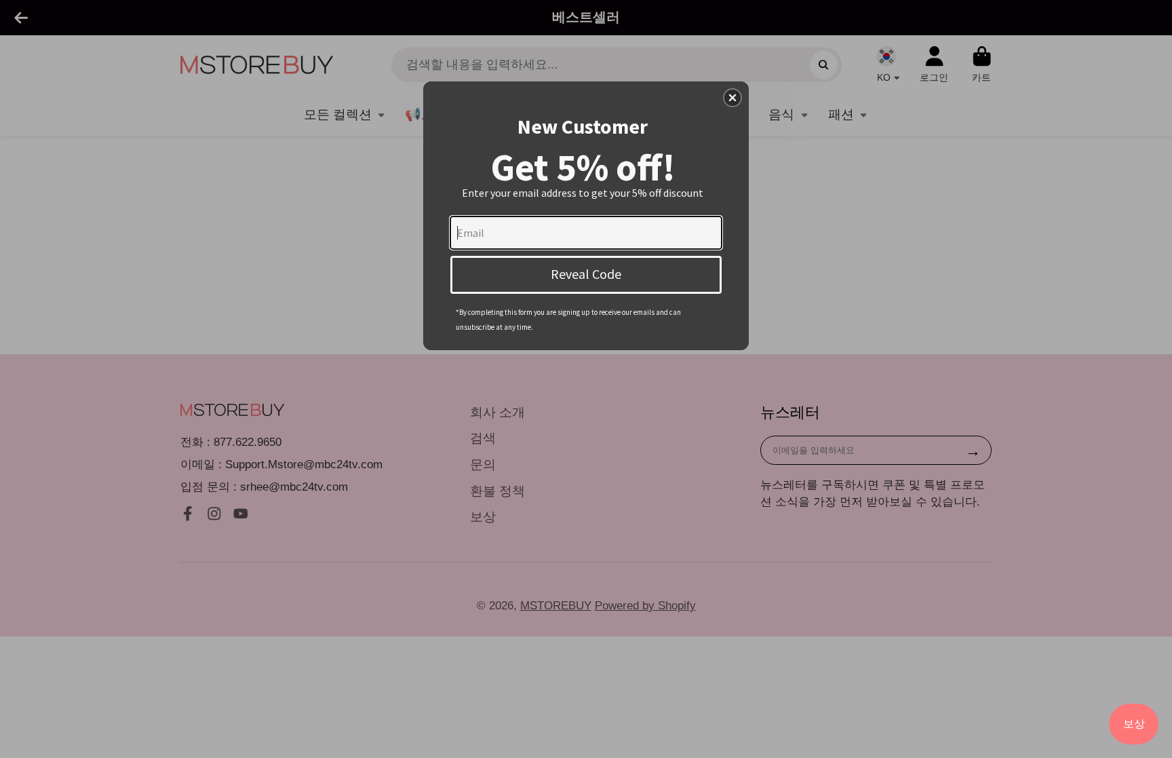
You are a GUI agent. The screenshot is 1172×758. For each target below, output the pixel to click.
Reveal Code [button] (586, 273)
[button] (732, 98)
